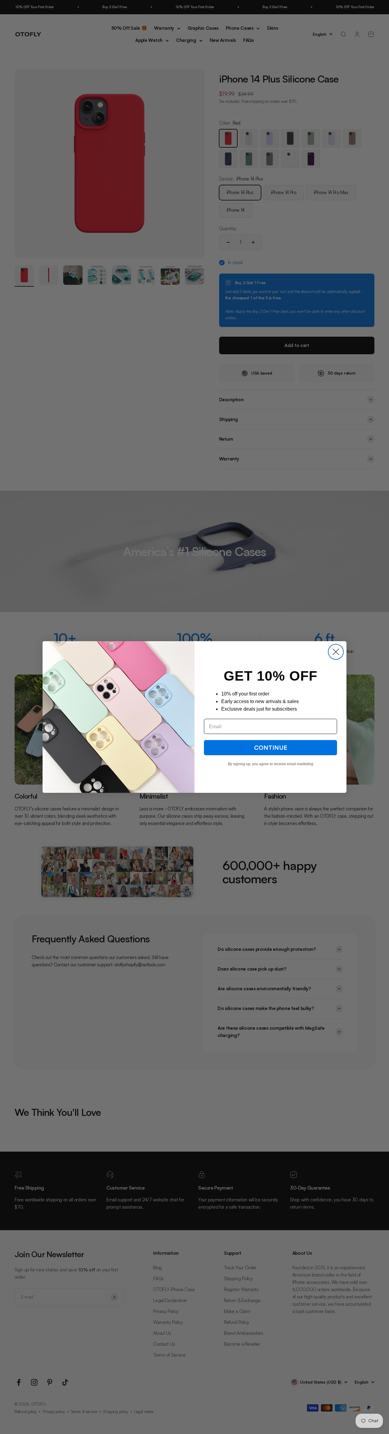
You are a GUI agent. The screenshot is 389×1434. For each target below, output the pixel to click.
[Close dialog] (335, 651)
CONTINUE (270, 747)
